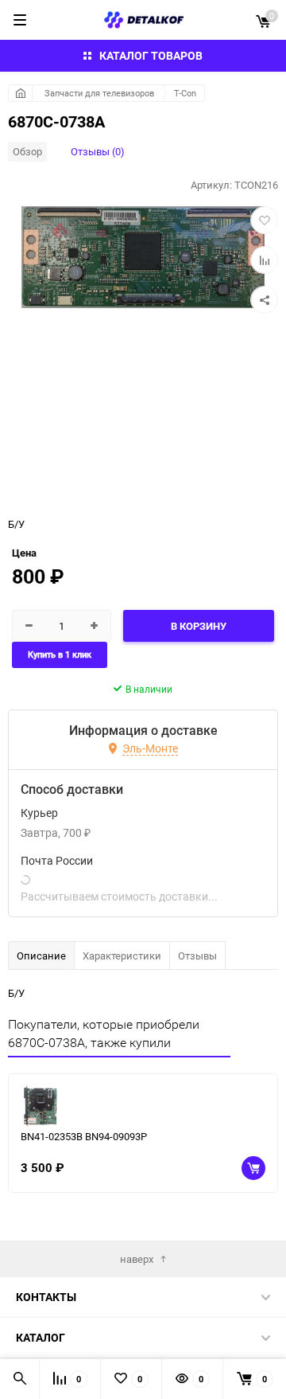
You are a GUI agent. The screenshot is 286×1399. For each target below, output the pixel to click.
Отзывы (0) (98, 151)
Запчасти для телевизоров (99, 93)
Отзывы (197, 955)
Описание (41, 955)
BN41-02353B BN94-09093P (84, 1136)
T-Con (185, 93)
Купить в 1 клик (59, 655)
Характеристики (122, 955)
